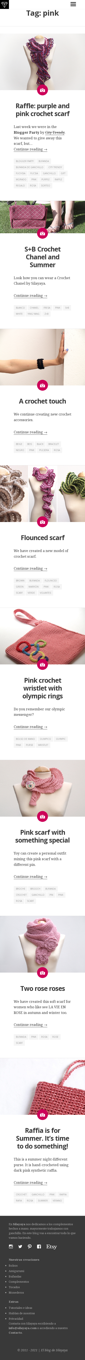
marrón (34, 586)
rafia (19, 1200)
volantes (45, 592)
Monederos (16, 1292)
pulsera (44, 450)
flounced (51, 580)
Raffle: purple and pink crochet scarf (42, 109)
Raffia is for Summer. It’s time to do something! (42, 1138)
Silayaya (62, 1350)
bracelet (53, 444)
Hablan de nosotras (22, 1313)
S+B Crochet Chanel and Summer (43, 257)
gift (63, 173)
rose (55, 1036)
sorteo (45, 185)
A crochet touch (42, 401)
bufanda (44, 161)
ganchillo (49, 173)
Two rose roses (42, 988)
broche (20, 888)
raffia (63, 1194)
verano (57, 1200)
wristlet (43, 745)
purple (45, 179)
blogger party (25, 161)
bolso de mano (25, 738)
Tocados (14, 1287)
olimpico (45, 738)
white (19, 313)
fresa (47, 307)
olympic (61, 738)
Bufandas (15, 1276)
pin (51, 894)
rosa (33, 185)
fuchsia (20, 173)
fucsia (34, 173)
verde (31, 592)
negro (20, 450)
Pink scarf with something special (42, 836)
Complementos (19, 1282)
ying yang (33, 313)
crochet (21, 894)
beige (19, 444)
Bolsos (13, 1265)
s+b (67, 307)
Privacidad (16, 1319)
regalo (20, 185)
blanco (20, 307)
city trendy (55, 167)
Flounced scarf (43, 537)
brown (20, 580)
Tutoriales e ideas (20, 1308)
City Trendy (55, 132)
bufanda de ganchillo (29, 167)
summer (43, 1200)
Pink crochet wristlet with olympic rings (42, 688)
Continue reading (30, 149)
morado (21, 179)
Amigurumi (16, 1271)
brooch (35, 888)
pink (33, 179)
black (40, 444)
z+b (46, 313)
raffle (58, 179)
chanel (34, 307)
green (20, 586)
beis (29, 444)
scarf (19, 592)
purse (29, 745)
